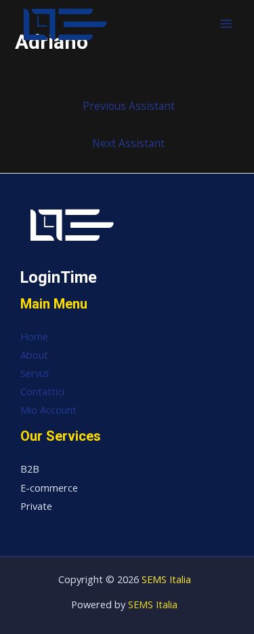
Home (34, 336)
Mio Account (48, 409)
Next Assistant (128, 143)
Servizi (34, 373)
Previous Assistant (129, 105)
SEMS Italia (166, 579)
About (34, 354)
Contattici (42, 391)
